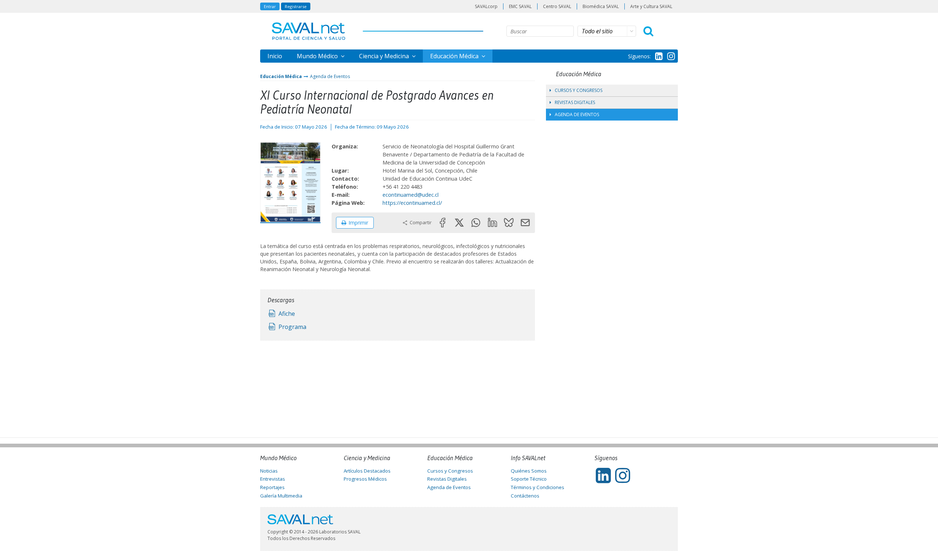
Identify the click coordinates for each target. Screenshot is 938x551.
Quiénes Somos (529, 470)
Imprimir (358, 222)
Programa (292, 327)
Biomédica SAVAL (601, 6)
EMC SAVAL (520, 6)
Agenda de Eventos (330, 76)
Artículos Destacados (367, 470)
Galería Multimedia (281, 495)
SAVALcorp (486, 6)
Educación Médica (455, 56)
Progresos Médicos (365, 479)
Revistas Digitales (575, 102)
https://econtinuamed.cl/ (412, 202)
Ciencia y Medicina (384, 56)
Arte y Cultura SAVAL (651, 6)
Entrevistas (272, 479)
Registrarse (296, 6)
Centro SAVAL (557, 6)
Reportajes (272, 487)
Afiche (286, 314)
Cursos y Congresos (578, 90)
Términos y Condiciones (537, 487)
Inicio (274, 56)
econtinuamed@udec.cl (411, 194)
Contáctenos (525, 495)
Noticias (269, 470)
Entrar (270, 6)
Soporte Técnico (529, 479)
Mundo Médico (318, 56)
